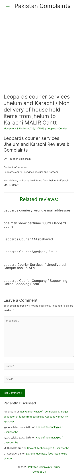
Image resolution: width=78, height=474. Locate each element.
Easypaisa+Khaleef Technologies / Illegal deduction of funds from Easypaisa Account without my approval (36, 416)
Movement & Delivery (16, 128)
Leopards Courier (57, 128)
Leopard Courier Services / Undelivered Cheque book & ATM (35, 266)
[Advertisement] (39, 51)
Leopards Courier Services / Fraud (31, 252)
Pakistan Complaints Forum (44, 467)
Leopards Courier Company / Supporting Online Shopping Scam (35, 282)
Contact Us (39, 471)
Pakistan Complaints (43, 5)
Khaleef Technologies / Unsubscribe (48, 448)
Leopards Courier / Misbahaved (28, 239)
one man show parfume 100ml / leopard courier (35, 224)
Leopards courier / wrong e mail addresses (37, 210)
